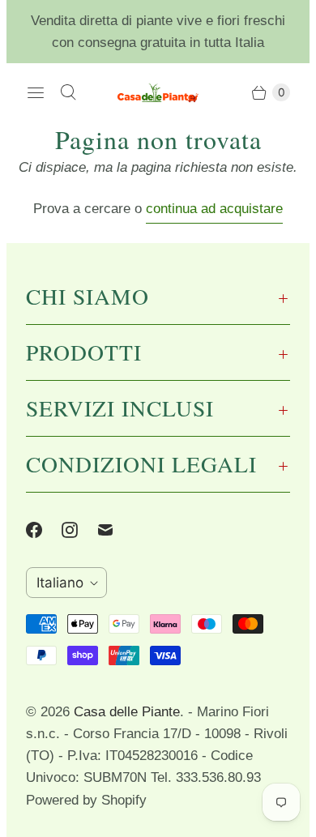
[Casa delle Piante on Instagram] (79, 530)
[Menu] (35, 92)
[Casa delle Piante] (158, 93)
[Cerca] (68, 92)
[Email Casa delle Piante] (115, 530)
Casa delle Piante (127, 712)
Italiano (59, 582)
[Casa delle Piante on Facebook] (44, 530)
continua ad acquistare (214, 208)
